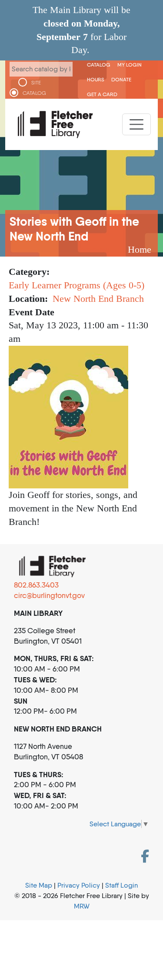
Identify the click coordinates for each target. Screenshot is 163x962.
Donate (121, 79)
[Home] (55, 124)
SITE (36, 83)
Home (139, 249)
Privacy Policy (78, 885)
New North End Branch (98, 298)
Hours (95, 79)
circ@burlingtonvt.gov (49, 595)
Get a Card (102, 94)
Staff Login (121, 885)
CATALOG (34, 93)
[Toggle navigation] (136, 124)
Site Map (38, 885)
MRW (82, 906)
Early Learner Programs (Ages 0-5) (76, 285)
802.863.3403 (36, 585)
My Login (129, 64)
